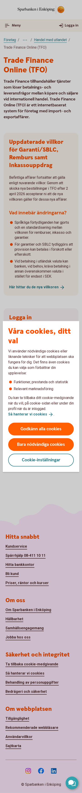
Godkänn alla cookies (41, 429)
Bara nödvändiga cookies (41, 444)
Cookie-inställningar (41, 460)
